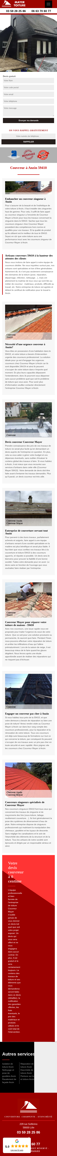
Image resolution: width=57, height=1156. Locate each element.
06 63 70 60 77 (41, 11)
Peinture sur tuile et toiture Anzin (28, 1077)
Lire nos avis (17, 1150)
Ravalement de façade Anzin (9, 1080)
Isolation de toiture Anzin (8, 1065)
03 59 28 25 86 (16, 11)
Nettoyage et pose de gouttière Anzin (9, 1073)
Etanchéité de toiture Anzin (26, 1071)
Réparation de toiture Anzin (27, 1065)
